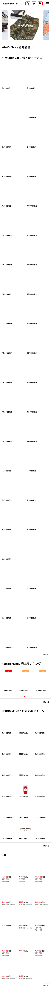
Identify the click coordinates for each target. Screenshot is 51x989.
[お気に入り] (40, 3)
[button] (27, 3)
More (45, 655)
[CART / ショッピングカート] (34, 3)
